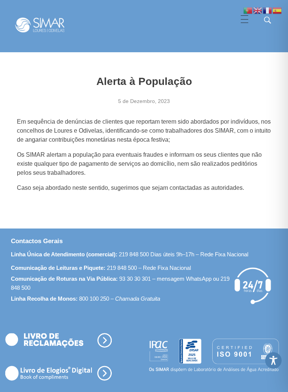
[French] (268, 10)
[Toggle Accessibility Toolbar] (273, 360)
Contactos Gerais (37, 241)
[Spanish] (277, 10)
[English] (258, 10)
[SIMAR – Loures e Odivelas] (47, 24)
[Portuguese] (248, 10)
